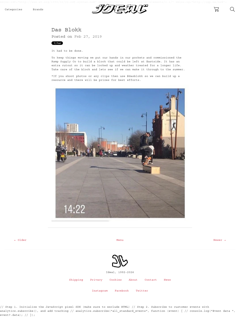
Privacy (96, 279)
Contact (151, 279)
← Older (20, 239)
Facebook (122, 290)
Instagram (100, 290)
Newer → (219, 239)
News (167, 279)
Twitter (142, 290)
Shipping (76, 279)
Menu (120, 239)
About (133, 279)
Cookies (115, 279)
